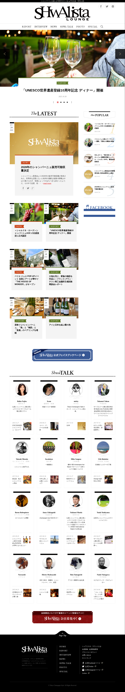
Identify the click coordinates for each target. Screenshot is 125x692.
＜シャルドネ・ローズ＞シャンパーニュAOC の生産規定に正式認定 (27, 233)
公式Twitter (89, 666)
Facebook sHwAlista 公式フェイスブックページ (62, 355)
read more (47, 183)
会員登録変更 (93, 649)
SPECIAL (93, 26)
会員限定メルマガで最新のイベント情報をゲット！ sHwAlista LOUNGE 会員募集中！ (62, 617)
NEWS (54, 26)
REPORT (26, 26)
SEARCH (102, 26)
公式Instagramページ (92, 670)
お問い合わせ (86, 655)
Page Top (62, 635)
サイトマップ (86, 658)
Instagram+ (112, 6)
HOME (62, 646)
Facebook (101, 6)
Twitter (106, 6)
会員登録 (85, 649)
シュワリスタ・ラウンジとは (91, 646)
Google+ (33, 188)
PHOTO (80, 26)
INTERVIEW (40, 26)
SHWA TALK (66, 26)
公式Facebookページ (92, 663)
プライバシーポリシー (89, 652)
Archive (84, 673)
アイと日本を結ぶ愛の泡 (60, 325)
